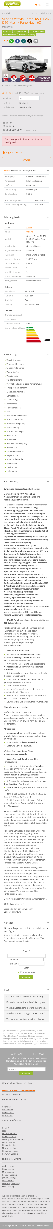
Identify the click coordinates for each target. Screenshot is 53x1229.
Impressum (7, 1115)
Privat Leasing (8, 1142)
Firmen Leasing (9, 1145)
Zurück (7, 13)
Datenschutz (8, 1112)
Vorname (14, 959)
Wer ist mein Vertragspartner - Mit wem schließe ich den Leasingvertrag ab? (26, 1019)
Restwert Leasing (10, 1154)
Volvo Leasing (8, 1186)
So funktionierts (9, 1133)
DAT (31, 1213)
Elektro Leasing (9, 1148)
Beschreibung (11, 481)
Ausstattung (10, 354)
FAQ (4, 1130)
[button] (11, 41)
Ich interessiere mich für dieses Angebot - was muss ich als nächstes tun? (26, 996)
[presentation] (7, 61)
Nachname (14, 963)
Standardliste (28, 972)
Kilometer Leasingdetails (20, 170)
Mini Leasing (8, 1172)
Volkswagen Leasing (11, 1183)
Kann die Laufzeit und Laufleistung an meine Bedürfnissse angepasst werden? (26, 1002)
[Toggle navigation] (47, 4)
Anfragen (8, 922)
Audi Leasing (8, 1166)
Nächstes (45, 13)
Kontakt (5, 1128)
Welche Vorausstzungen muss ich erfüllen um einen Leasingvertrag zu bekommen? (26, 1013)
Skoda (29, 227)
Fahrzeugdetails (12, 217)
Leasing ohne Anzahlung (13, 1139)
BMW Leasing (8, 1169)
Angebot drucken (14, 152)
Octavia (29, 231)
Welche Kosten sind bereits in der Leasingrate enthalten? (26, 1007)
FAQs (6, 989)
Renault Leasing (9, 1175)
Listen (26, 967)
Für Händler (7, 1109)
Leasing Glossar (9, 1136)
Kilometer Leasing (10, 1151)
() (39, 4)
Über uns (6, 1106)
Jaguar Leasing (8, 1177)
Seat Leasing (8, 1180)
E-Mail (26, 951)
